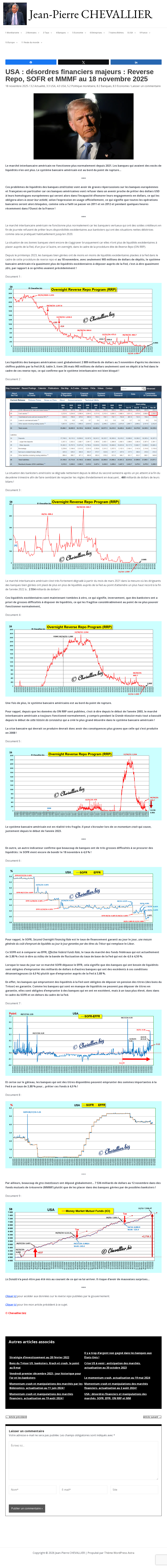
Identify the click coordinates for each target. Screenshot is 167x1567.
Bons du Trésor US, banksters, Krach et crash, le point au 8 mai (44, 1365)
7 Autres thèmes (116, 32)
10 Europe (10, 42)
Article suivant (152, 1417)
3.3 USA (50, 86)
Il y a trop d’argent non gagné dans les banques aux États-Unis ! (118, 1355)
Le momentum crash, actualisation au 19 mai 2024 (117, 1378)
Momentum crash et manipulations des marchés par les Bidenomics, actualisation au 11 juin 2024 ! (46, 1386)
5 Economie (77, 32)
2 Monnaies (31, 32)
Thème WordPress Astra (119, 1553)
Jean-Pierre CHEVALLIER (90, 13)
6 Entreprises (96, 32)
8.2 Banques (104, 86)
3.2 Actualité (37, 86)
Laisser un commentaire (146, 86)
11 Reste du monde (30, 42)
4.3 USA (61, 86)
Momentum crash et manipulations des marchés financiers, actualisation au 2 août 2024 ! (116, 1386)
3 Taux (46, 32)
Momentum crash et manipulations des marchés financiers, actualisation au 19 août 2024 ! (41, 1396)
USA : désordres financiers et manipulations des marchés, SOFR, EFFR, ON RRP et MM (115, 1396)
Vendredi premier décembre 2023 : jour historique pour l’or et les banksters (45, 1376)
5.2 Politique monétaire (81, 86)
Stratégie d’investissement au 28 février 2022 (39, 1357)
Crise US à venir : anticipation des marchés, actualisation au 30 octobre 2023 (112, 1365)
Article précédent (16, 1417)
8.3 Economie (121, 86)
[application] (20, 33)
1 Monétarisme (12, 32)
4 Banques (61, 32)
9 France (143, 32)
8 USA (130, 32)
